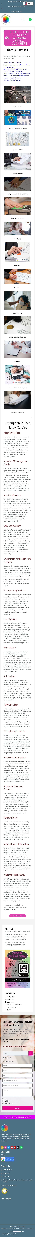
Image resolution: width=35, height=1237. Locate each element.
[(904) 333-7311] (3, 1061)
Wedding (6, 1101)
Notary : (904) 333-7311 (16, 11)
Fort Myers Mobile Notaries (12, 80)
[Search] (30, 1053)
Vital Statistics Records (14, 874)
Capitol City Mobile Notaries (12, 78)
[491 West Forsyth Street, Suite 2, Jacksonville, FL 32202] (2, 1179)
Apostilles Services (12, 495)
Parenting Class (11, 704)
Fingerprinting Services (14, 590)
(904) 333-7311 (11, 997)
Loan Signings (10, 618)
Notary (6, 1099)
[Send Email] (2, 1173)
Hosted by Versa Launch (9, 1234)
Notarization (9, 676)
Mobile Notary (10, 647)
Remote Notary (10, 817)
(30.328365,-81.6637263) (8, 1185)
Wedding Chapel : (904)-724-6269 (16, 6)
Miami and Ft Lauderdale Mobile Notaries (16, 76)
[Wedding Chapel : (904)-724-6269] (2, 3)
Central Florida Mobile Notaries (13, 71)
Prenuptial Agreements (14, 731)
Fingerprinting (8, 1103)
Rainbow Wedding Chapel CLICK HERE (14, 1046)
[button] (22, 19)
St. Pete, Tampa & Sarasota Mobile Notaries (17, 73)
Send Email (10, 999)
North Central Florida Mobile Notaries (15, 69)
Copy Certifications (12, 525)
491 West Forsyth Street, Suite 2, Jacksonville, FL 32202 (14, 1007)
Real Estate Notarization (15, 757)
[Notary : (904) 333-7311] (2, 8)
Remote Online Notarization (16, 844)
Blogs (2, 1155)
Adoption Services (12, 432)
